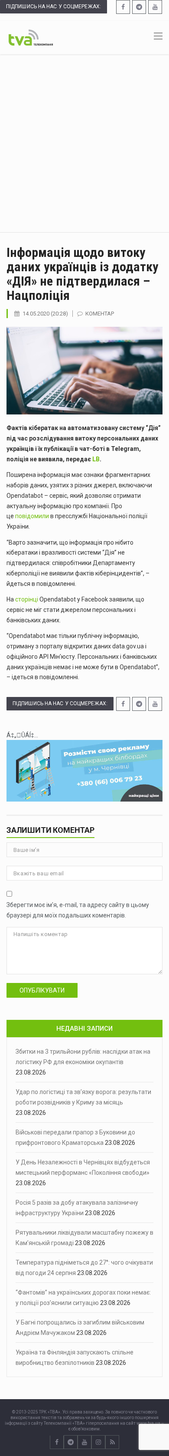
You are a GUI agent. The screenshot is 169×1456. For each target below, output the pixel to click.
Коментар (99, 313)
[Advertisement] (84, 143)
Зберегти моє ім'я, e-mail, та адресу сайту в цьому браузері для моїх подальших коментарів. (77, 910)
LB (96, 459)
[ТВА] (31, 36)
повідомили (32, 516)
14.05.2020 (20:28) (45, 313)
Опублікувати (42, 990)
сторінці (27, 599)
